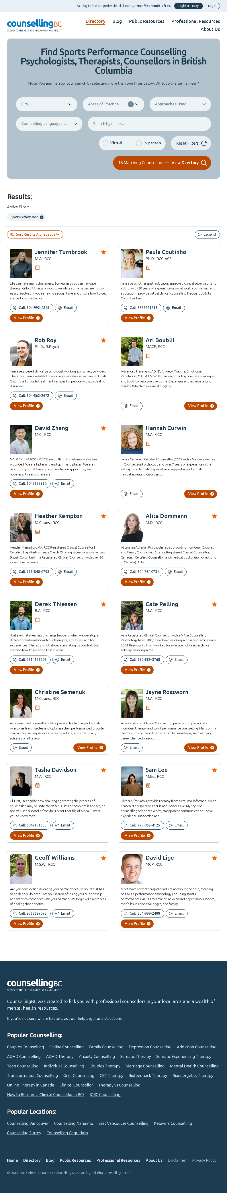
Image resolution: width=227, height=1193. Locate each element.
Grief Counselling (78, 1075)
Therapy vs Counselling (119, 1085)
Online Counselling (66, 1047)
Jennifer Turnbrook (61, 252)
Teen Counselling (23, 1066)
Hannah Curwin (166, 428)
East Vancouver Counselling (123, 1123)
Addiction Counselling (197, 1047)
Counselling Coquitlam (67, 1133)
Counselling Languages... (43, 123)
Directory (95, 21)
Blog (117, 21)
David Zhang (51, 428)
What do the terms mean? (177, 83)
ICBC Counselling (105, 1094)
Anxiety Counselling (97, 1056)
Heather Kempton (59, 516)
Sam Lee (157, 769)
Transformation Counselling (32, 1075)
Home (12, 1160)
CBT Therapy (111, 1075)
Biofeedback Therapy (148, 1075)
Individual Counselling (64, 1066)
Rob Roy (46, 340)
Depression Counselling (150, 1047)
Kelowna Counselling (173, 1123)
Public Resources (146, 21)
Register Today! (188, 6)
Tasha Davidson (55, 769)
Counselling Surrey (24, 1133)
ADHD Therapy (60, 1056)
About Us (210, 29)
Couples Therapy (105, 1066)
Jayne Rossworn (167, 692)
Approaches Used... (172, 104)
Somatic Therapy (135, 1056)
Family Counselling (106, 1047)
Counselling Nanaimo (73, 1123)
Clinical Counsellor (76, 1085)
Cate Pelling (162, 604)
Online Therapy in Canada (30, 1085)
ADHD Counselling (24, 1056)
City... (26, 104)
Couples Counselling (25, 1047)
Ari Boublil (160, 340)
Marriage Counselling (145, 1066)
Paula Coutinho (166, 252)
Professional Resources (195, 21)
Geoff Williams (55, 857)
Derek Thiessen (56, 604)
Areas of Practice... (110, 104)
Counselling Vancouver (28, 1123)
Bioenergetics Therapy (192, 1075)
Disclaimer (177, 1160)
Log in (212, 6)
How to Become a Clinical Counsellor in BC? (45, 1094)
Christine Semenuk (60, 692)
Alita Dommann (166, 516)
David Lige (160, 857)
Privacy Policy (204, 1160)
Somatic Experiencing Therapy (183, 1056)
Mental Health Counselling (194, 1066)
